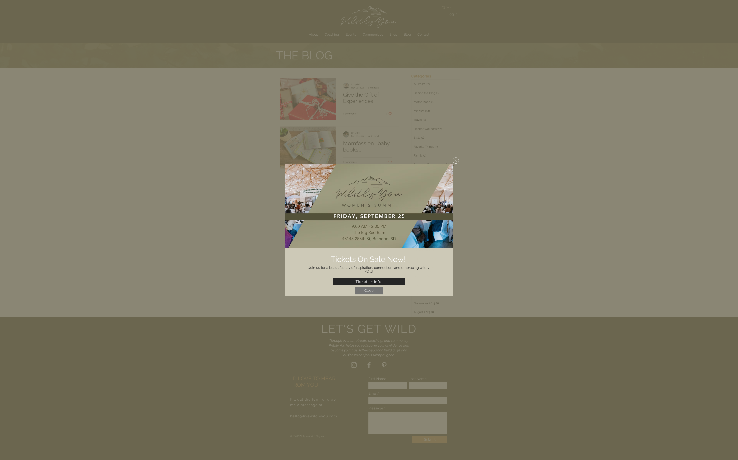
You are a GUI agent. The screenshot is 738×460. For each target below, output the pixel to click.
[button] (456, 161)
